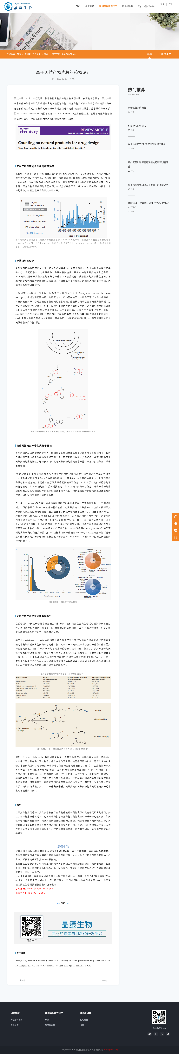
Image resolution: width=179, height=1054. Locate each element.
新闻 (46, 54)
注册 (171, 4)
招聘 (82, 1025)
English (152, 6)
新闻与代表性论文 (108, 6)
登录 (162, 4)
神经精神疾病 (16, 1020)
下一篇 (104, 980)
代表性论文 (165, 54)
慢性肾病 (14, 1025)
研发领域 (89, 6)
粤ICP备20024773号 (111, 1050)
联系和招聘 (127, 6)
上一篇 (22, 980)
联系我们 (84, 1020)
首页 (78, 6)
